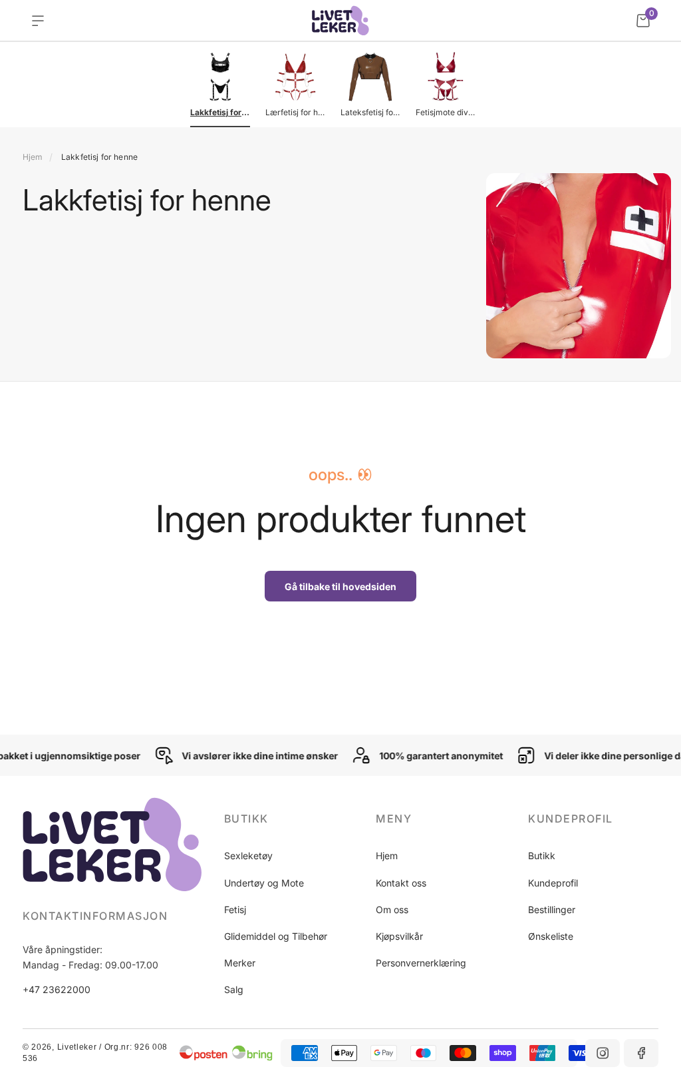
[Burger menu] (38, 20)
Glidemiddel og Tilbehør (275, 936)
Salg (233, 989)
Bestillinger (551, 909)
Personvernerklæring (421, 962)
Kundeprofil (553, 883)
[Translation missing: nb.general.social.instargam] (602, 1053)
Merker (239, 962)
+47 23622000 (56, 989)
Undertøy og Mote (264, 883)
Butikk (541, 855)
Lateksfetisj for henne (370, 112)
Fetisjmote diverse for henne (446, 112)
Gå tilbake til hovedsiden (340, 586)
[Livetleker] (340, 20)
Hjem (33, 157)
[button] (289, 819)
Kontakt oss (401, 883)
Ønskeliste (550, 936)
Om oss (392, 909)
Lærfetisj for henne (295, 112)
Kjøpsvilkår (399, 936)
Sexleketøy (248, 855)
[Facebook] (641, 1053)
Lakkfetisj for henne (220, 112)
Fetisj (235, 909)
